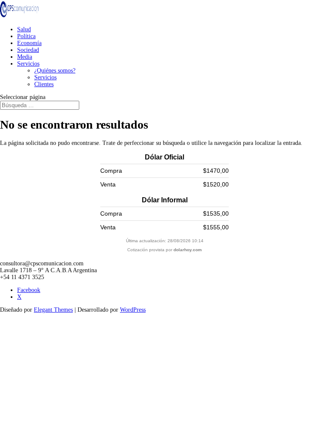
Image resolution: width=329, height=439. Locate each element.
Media (24, 57)
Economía (29, 43)
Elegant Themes (53, 310)
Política (26, 36)
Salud (24, 29)
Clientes (44, 84)
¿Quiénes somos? (54, 70)
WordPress (133, 310)
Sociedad (28, 50)
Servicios (28, 63)
